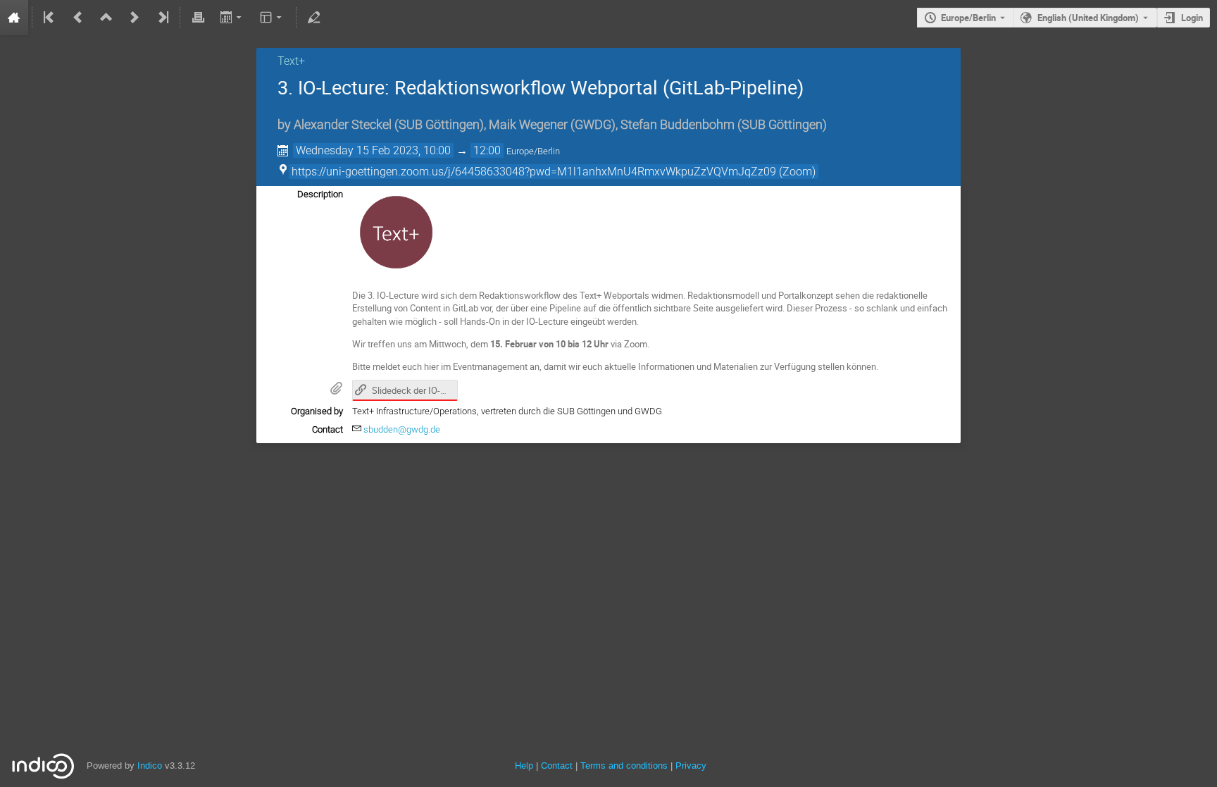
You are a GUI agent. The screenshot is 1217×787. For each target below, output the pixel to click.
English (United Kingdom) (1088, 17)
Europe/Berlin (968, 17)
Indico (149, 765)
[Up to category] (106, 17)
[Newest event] (162, 17)
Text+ (291, 61)
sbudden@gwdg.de (401, 429)
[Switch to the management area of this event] (314, 17)
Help (524, 765)
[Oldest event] (50, 17)
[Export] (232, 17)
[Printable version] (198, 17)
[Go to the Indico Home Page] (14, 17)
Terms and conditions (624, 765)
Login (1192, 17)
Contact (557, 765)
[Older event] (78, 17)
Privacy (690, 765)
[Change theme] (272, 17)
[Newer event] (134, 17)
